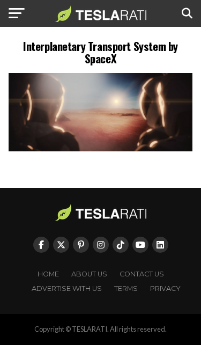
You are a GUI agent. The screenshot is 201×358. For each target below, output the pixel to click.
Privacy (165, 288)
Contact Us (142, 274)
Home (48, 274)
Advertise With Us (67, 288)
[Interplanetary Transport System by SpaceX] (101, 148)
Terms (126, 288)
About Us (89, 274)
